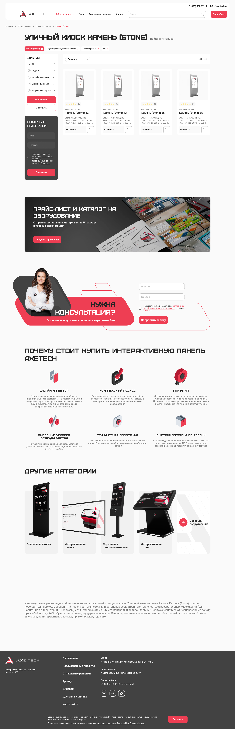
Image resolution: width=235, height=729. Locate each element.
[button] (62, 26)
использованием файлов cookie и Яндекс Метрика (121, 723)
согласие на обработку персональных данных (163, 307)
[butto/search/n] (202, 14)
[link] (198, 6)
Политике (45, 163)
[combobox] (77, 59)
